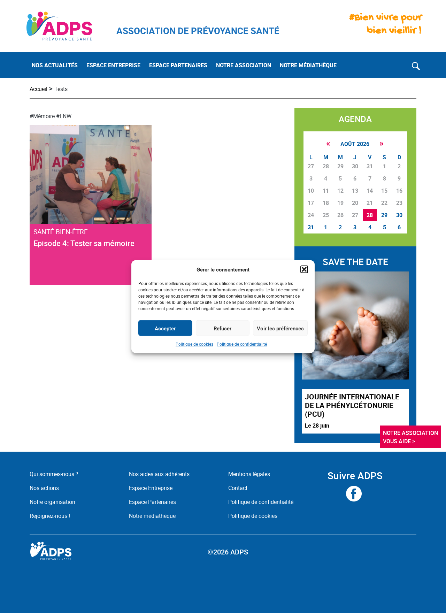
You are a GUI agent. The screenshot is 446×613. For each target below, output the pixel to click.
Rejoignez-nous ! (50, 516)
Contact (237, 488)
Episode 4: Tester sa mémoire (83, 243)
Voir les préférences (280, 327)
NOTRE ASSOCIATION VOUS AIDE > (411, 437)
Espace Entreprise (150, 488)
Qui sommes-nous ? (54, 474)
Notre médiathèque (153, 516)
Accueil (38, 89)
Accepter (165, 327)
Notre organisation (52, 502)
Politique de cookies (194, 344)
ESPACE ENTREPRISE (113, 65)
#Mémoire (42, 116)
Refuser (222, 327)
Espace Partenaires (152, 502)
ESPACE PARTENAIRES (178, 65)
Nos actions (44, 488)
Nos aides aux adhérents (159, 474)
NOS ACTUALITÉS (55, 65)
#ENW (63, 116)
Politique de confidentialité (242, 344)
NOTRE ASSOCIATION (243, 65)
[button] (304, 269)
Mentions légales (249, 474)
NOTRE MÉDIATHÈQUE (308, 65)
